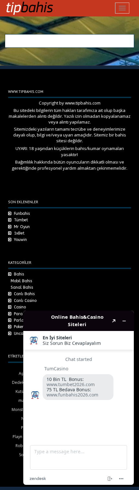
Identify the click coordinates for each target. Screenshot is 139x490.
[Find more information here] (78, 397)
